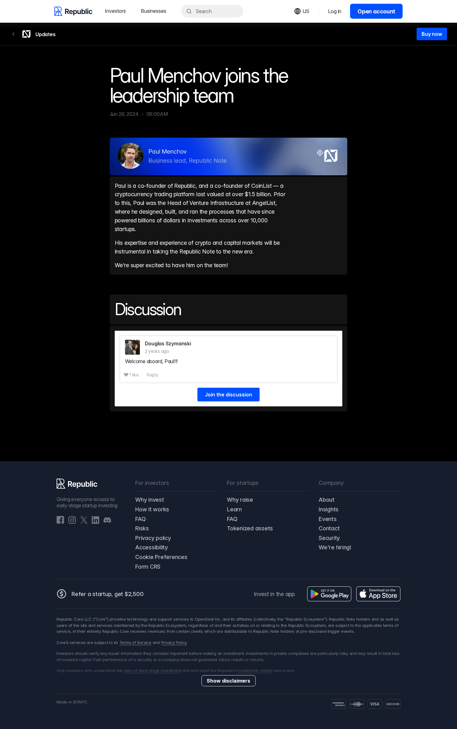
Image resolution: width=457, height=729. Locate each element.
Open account (376, 11)
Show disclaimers (228, 681)
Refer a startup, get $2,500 (108, 594)
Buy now (432, 34)
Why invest (149, 499)
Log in (334, 11)
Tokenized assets (250, 528)
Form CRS (147, 566)
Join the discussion (228, 394)
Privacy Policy (174, 642)
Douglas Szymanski (168, 343)
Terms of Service (135, 642)
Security (329, 538)
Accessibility (151, 547)
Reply (152, 375)
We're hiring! (335, 547)
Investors (115, 11)
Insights (329, 509)
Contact (329, 528)
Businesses (153, 11)
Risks (142, 528)
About (327, 499)
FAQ (140, 519)
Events (328, 519)
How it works (152, 509)
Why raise (240, 499)
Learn (234, 509)
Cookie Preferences (161, 557)
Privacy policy (153, 538)
